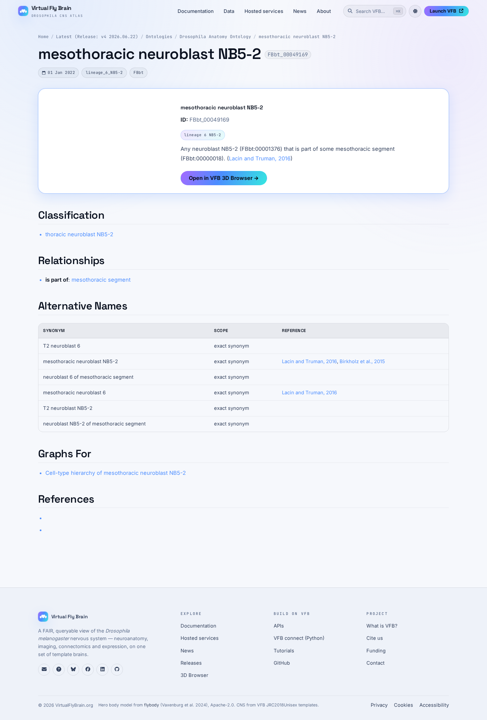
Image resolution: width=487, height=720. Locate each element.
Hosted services (263, 11)
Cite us (374, 638)
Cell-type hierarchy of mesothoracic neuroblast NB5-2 (115, 473)
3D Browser (194, 675)
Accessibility (434, 705)
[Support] (44, 670)
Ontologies (159, 36)
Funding (376, 651)
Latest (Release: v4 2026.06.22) (97, 36)
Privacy (379, 705)
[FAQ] (59, 670)
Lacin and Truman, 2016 (260, 158)
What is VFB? (382, 626)
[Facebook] (88, 670)
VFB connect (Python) (299, 638)
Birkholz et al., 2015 (362, 361)
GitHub (282, 663)
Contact (375, 663)
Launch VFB (443, 11)
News (299, 11)
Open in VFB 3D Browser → (224, 178)
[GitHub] (117, 670)
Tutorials (284, 651)
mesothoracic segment (101, 279)
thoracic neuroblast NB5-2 (79, 234)
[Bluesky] (73, 670)
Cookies (403, 705)
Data (229, 11)
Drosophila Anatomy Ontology (215, 36)
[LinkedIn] (102, 670)
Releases (191, 663)
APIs (279, 626)
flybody (151, 704)
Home (43, 36)
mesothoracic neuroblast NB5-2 (297, 36)
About (324, 11)
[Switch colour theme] (415, 11)
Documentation (196, 11)
